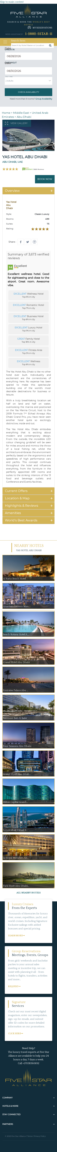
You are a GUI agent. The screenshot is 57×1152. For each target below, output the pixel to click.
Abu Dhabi (24, 116)
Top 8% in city (29, 318)
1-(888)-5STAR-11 (38, 34)
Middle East (21, 112)
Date (9, 48)
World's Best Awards (21, 520)
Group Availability (43, 99)
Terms (29, 1136)
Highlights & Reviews (21, 505)
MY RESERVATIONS (42, 28)
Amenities (13, 513)
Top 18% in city (28, 340)
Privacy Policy (40, 1136)
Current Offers (16, 491)
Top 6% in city (29, 295)
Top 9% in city (28, 329)
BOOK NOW (44, 179)
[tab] (28, 190)
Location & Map (17, 498)
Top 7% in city (28, 306)
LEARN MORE (15, 935)
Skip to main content (12, 1)
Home (6, 112)
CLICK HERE (14, 1033)
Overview (12, 191)
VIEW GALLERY (19, 123)
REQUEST (13, 986)
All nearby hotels (28, 892)
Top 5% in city (28, 351)
